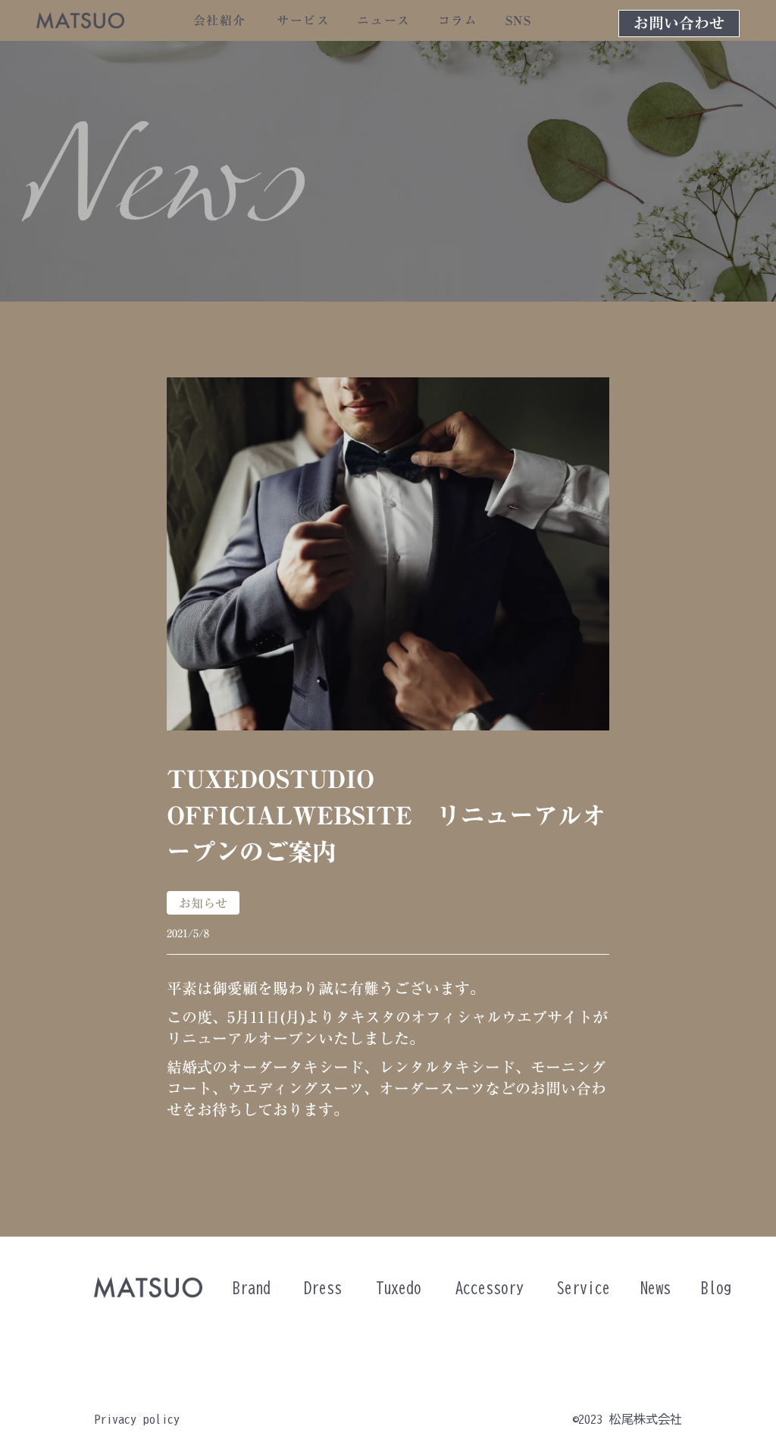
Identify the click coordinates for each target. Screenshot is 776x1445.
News (655, 1287)
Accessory (489, 1287)
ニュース (383, 20)
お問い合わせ (679, 23)
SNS (518, 20)
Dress (323, 1287)
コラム (458, 20)
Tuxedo (398, 1287)
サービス (303, 20)
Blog (716, 1287)
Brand (252, 1287)
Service (583, 1287)
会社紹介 (219, 20)
